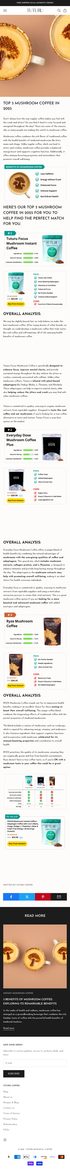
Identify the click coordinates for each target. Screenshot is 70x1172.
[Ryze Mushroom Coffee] (35, 630)
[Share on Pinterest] (43, 896)
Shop (5, 1092)
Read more (8, 1028)
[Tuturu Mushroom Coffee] (35, 183)
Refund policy (10, 1124)
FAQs (6, 1130)
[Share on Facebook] (11, 896)
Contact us (8, 1108)
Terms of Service (11, 1113)
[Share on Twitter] (27, 896)
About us (7, 1097)
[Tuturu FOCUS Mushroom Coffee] (35, 248)
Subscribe (14, 1074)
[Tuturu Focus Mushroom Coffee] (35, 289)
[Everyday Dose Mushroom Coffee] (35, 445)
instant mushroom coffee (18, 993)
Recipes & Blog (11, 1102)
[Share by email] (59, 896)
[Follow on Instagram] (5, 1140)
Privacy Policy (10, 1119)
